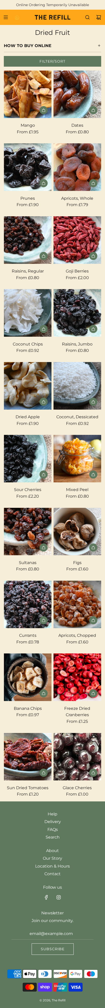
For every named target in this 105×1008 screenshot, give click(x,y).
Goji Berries (77, 271)
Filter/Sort (52, 61)
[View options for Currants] (44, 620)
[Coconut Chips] (27, 313)
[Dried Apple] (27, 386)
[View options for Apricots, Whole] (93, 183)
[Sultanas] (27, 531)
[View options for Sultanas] (44, 547)
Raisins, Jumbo (77, 344)
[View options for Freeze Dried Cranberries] (93, 693)
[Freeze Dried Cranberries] (77, 677)
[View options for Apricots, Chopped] (93, 620)
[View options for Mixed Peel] (93, 474)
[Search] (87, 17)
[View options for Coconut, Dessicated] (93, 402)
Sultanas (27, 562)
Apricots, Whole (77, 198)
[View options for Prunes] (44, 183)
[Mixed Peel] (77, 458)
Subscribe (52, 949)
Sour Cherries (27, 489)
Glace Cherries (77, 787)
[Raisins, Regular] (27, 240)
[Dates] (77, 94)
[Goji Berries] (77, 240)
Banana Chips (28, 708)
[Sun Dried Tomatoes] (27, 757)
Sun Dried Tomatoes (27, 787)
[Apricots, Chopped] (77, 604)
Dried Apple (28, 416)
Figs (77, 562)
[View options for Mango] (44, 110)
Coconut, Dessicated (77, 416)
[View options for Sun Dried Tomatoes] (44, 773)
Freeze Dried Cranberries (77, 711)
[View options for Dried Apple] (44, 402)
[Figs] (77, 531)
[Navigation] (5, 17)
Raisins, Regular (28, 271)
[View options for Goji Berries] (93, 256)
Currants (27, 635)
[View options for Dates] (93, 110)
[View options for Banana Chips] (44, 693)
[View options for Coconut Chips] (44, 329)
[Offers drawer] (16, 17)
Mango (28, 125)
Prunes (27, 198)
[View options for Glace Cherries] (93, 773)
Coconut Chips (28, 344)
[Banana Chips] (27, 677)
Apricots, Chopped (77, 635)
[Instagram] (58, 897)
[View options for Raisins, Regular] (44, 256)
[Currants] (27, 604)
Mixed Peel (77, 489)
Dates (77, 125)
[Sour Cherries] (27, 458)
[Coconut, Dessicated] (77, 386)
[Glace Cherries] (77, 757)
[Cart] (98, 17)
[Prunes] (27, 167)
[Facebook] (46, 897)
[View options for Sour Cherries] (44, 474)
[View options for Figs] (93, 547)
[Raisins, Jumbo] (77, 313)
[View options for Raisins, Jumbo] (93, 329)
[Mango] (27, 94)
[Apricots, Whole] (77, 167)
